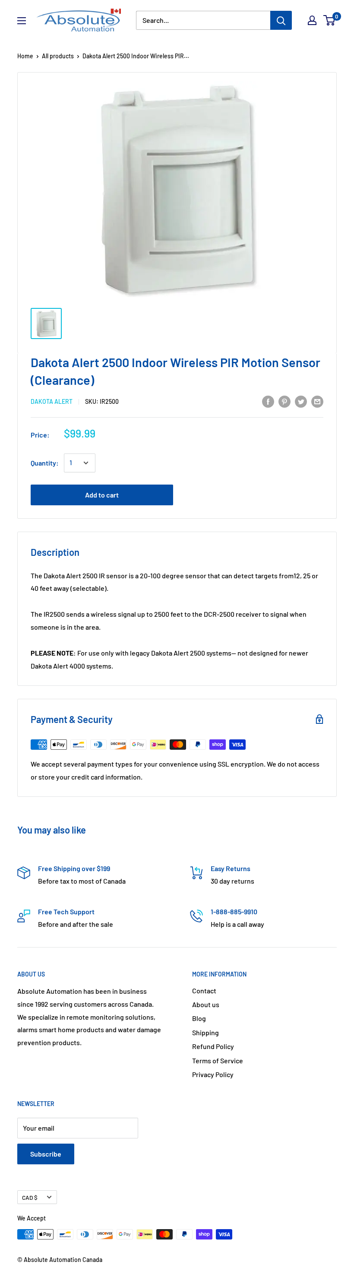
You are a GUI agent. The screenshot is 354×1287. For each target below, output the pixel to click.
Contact (204, 990)
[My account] (312, 20)
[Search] (281, 20)
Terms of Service (217, 1060)
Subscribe (45, 1154)
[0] (329, 20)
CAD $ (30, 1197)
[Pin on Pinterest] (284, 401)
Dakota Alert (52, 401)
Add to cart (102, 495)
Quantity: (45, 463)
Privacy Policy (213, 1074)
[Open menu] (21, 20)
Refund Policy (213, 1046)
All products (58, 56)
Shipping (205, 1032)
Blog (199, 1018)
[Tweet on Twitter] (301, 401)
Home (25, 56)
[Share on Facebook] (268, 401)
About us (205, 1004)
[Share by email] (317, 401)
